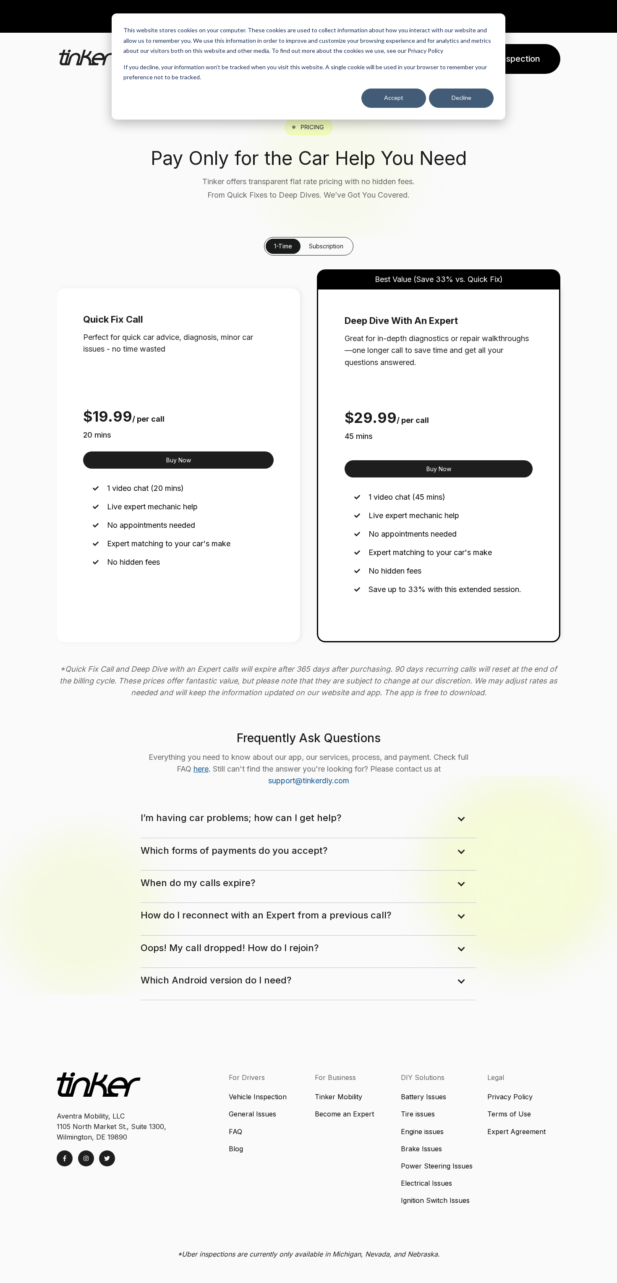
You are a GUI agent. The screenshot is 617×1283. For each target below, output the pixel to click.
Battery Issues (423, 1097)
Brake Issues (422, 1149)
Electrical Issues (426, 1183)
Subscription (326, 246)
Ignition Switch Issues (436, 1200)
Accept (393, 97)
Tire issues (418, 1114)
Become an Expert (344, 1114)
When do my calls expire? (198, 882)
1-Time (283, 246)
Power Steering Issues (437, 1166)
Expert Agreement (516, 1131)
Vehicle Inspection (258, 1097)
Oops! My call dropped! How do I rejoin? (230, 947)
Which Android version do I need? (216, 980)
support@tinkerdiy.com (308, 780)
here (201, 768)
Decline (461, 97)
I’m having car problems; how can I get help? (241, 817)
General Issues (252, 1114)
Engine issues (422, 1131)
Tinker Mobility (338, 1097)
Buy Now (178, 460)
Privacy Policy (510, 1097)
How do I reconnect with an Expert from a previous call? (266, 915)
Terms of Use (509, 1114)
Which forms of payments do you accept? (234, 850)
